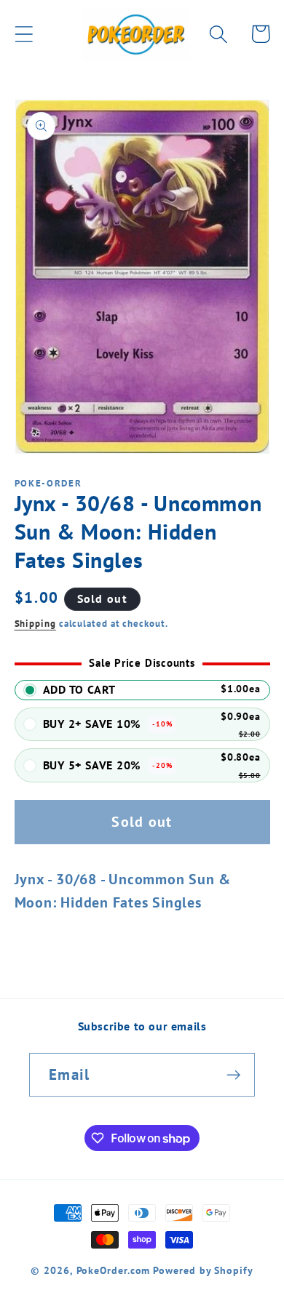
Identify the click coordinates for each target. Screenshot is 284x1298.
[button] (23, 34)
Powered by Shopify (203, 1270)
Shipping (35, 623)
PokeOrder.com (113, 1270)
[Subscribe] (233, 1075)
